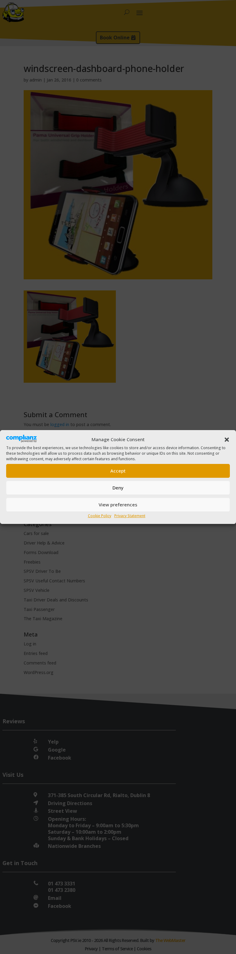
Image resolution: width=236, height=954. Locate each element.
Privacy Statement (129, 515)
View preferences (118, 504)
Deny (118, 488)
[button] (227, 440)
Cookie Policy (99, 515)
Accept (118, 471)
